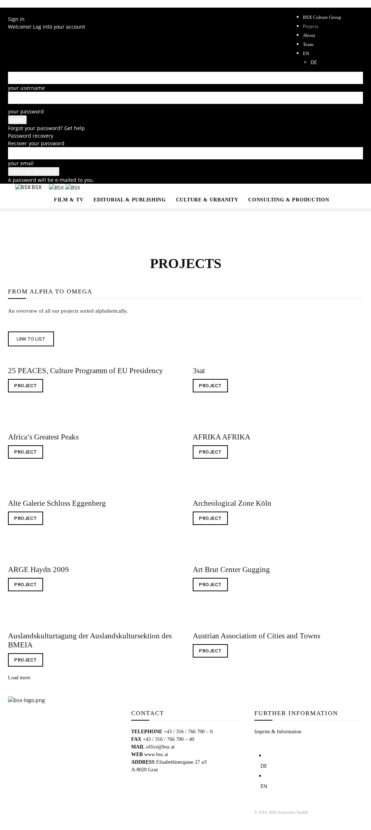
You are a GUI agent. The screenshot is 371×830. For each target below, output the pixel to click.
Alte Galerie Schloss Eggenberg (57, 503)
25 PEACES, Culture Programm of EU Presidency (85, 370)
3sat (199, 370)
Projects (310, 26)
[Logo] (57, 187)
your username (26, 87)
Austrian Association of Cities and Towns (256, 635)
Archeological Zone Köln (232, 503)
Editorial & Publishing (129, 200)
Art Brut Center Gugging (231, 569)
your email (21, 163)
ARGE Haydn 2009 (38, 569)
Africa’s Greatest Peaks (43, 437)
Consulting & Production (288, 200)
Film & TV (68, 200)
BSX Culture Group (322, 17)
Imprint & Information (277, 731)
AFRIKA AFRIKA (221, 437)
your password (26, 111)
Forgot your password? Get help (46, 128)
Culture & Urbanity (207, 200)
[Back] (10, 11)
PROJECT (25, 385)
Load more (19, 677)
